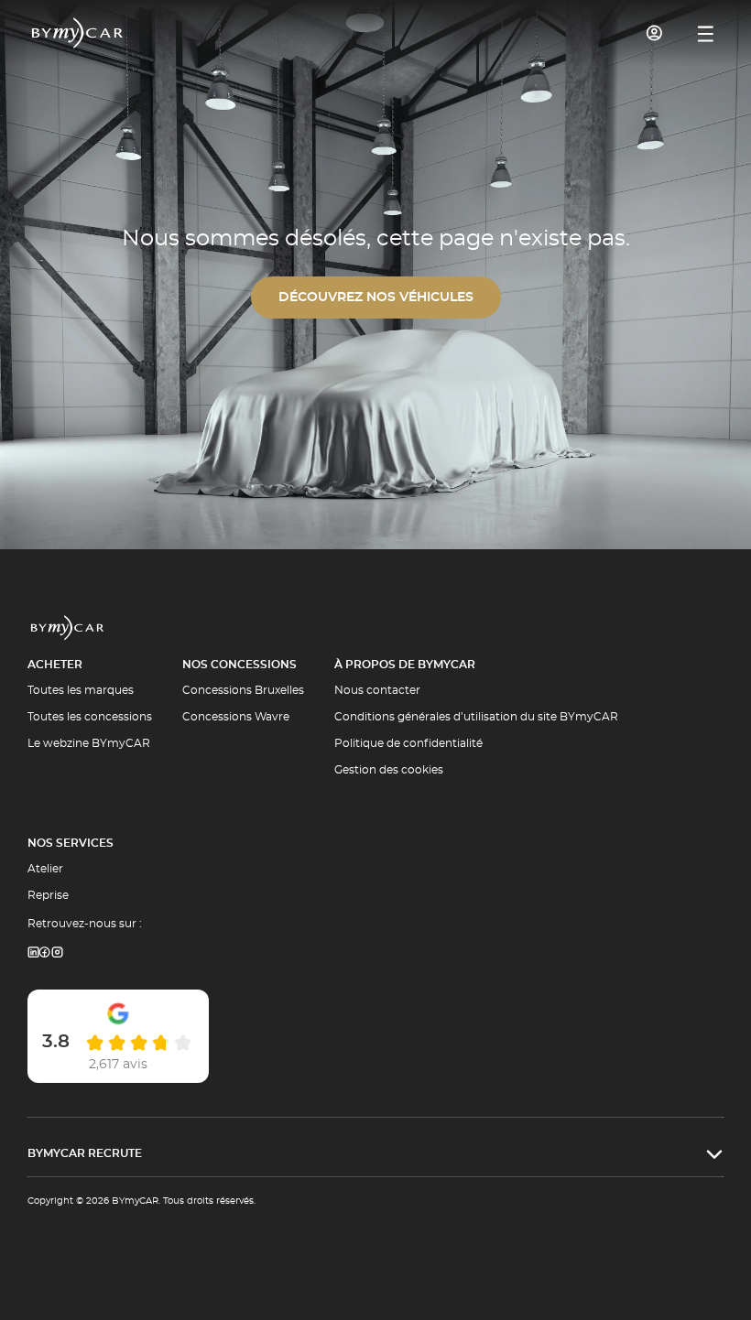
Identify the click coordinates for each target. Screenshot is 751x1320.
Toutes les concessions (89, 716)
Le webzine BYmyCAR (88, 743)
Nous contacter (377, 690)
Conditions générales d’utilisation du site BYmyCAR (476, 716)
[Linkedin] (32, 953)
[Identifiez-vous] (655, 33)
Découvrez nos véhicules (375, 297)
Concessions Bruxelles (243, 690)
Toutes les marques (80, 690)
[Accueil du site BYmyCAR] (77, 33)
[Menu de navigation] (706, 34)
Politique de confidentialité (408, 743)
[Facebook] (44, 953)
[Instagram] (57, 953)
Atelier (45, 868)
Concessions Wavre (235, 716)
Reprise (48, 895)
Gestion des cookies (388, 769)
